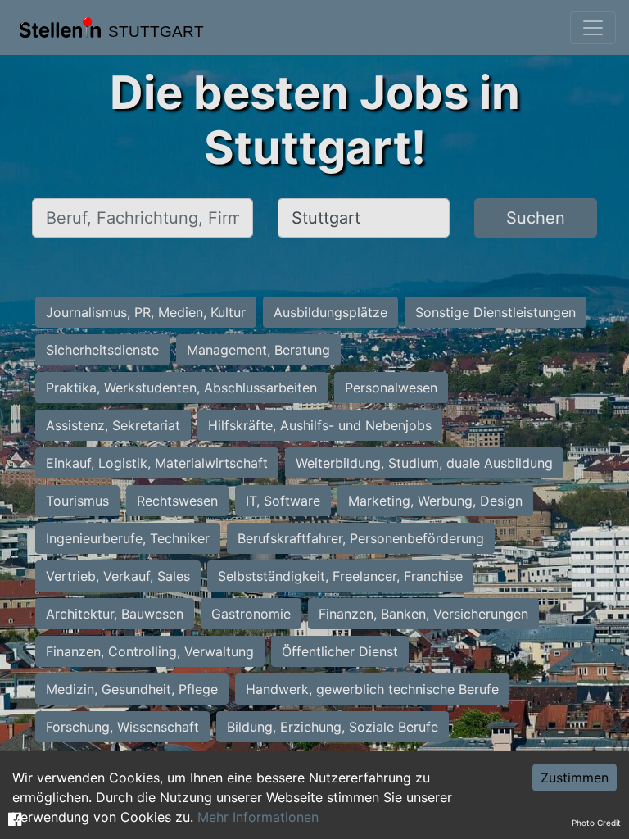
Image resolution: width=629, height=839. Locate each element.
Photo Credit (596, 823)
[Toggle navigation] (593, 27)
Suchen (535, 218)
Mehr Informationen (258, 817)
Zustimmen (575, 777)
